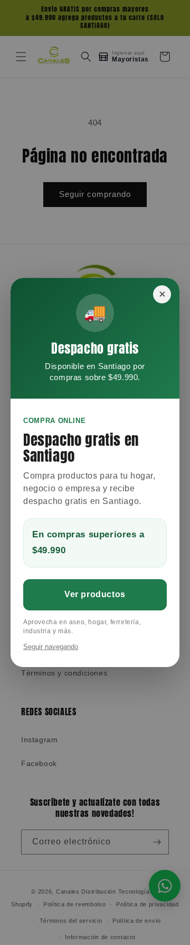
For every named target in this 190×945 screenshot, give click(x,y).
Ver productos (95, 594)
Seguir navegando (50, 647)
